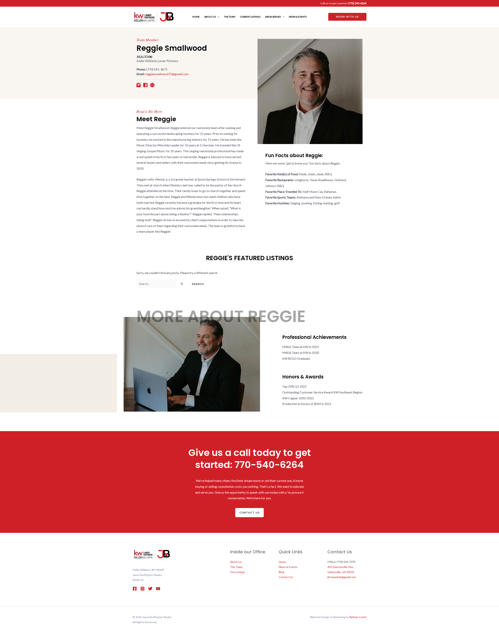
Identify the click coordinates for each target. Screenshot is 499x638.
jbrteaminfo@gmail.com (341, 577)
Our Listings (237, 572)
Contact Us (286, 577)
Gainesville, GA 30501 (340, 572)
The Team (236, 567)
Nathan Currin (357, 617)
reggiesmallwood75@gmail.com (166, 74)
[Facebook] (135, 588)
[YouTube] (158, 588)
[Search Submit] (182, 283)
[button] (217, 17)
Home (282, 561)
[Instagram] (142, 588)
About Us (236, 561)
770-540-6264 (269, 464)
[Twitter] (150, 588)
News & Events (288, 567)
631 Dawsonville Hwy (340, 567)
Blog (281, 572)
